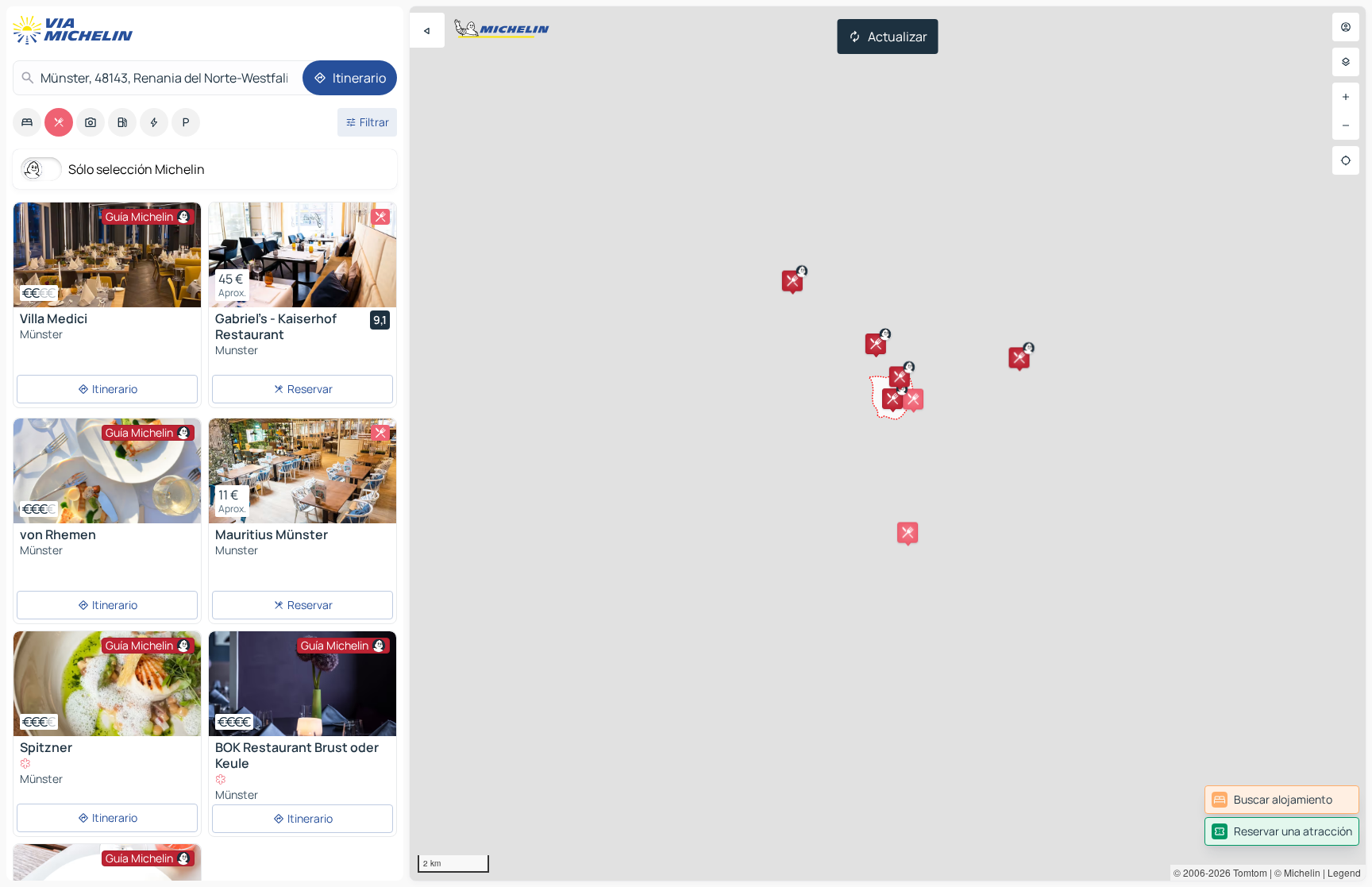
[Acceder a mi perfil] (1345, 27)
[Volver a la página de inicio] (76, 30)
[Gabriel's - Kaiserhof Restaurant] (302, 254)
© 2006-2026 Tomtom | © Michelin (1247, 872)
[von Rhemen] (107, 470)
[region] (888, 443)
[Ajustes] (1345, 62)
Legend (1344, 872)
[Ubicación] (1345, 160)
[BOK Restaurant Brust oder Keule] (302, 683)
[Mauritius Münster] (302, 470)
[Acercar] (1345, 97)
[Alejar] (1345, 125)
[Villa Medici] (107, 254)
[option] (27, 122)
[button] (1019, 357)
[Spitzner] (107, 683)
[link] (1281, 799)
